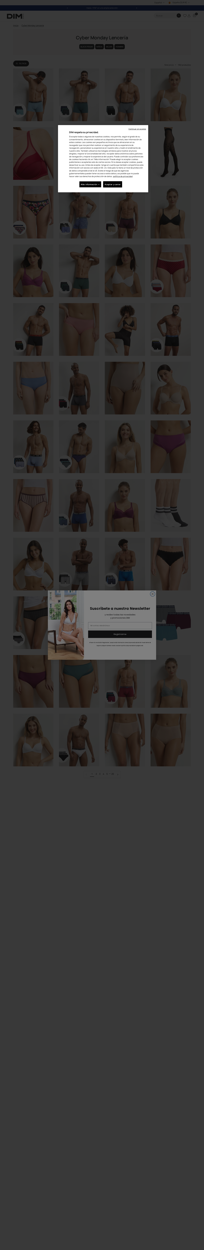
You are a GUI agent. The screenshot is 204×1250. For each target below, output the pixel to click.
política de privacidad (123, 176)
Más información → (90, 184)
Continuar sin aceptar (137, 129)
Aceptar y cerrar (113, 184)
